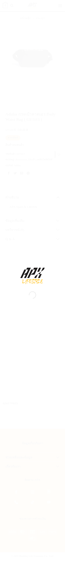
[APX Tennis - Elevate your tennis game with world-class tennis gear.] (32, 276)
